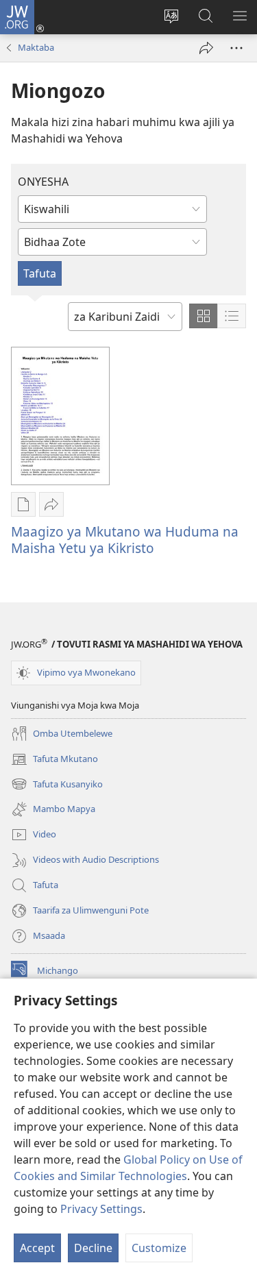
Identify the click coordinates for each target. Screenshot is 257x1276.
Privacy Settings (101, 1208)
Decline (93, 1247)
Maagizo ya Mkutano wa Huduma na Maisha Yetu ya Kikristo (124, 539)
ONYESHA (43, 181)
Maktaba (36, 47)
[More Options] (236, 48)
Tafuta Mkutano (54, 760)
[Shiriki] (206, 48)
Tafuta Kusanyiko (57, 785)
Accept (37, 1247)
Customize (159, 1247)
